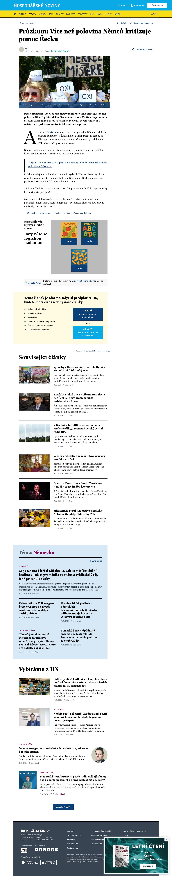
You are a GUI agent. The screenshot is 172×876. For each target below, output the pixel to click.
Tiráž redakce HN (74, 835)
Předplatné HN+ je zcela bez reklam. (97, 351)
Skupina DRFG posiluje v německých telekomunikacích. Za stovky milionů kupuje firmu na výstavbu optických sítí (79, 610)
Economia (71, 840)
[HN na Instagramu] (44, 849)
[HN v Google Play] (30, 862)
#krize (67, 213)
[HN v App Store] (48, 862)
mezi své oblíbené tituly (83, 281)
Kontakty (71, 831)
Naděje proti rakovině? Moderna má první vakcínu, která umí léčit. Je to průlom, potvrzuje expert (80, 717)
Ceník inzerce (72, 848)
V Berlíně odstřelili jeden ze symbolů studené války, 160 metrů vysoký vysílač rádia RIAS (78, 428)
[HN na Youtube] (56, 849)
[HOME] (15, 14)
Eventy (125, 835)
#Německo (32, 213)
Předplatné (157, 5)
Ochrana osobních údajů (101, 831)
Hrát (69, 241)
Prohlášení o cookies (99, 835)
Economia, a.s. (38, 835)
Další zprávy (63, 807)
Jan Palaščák (25, 744)
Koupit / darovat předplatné (134, 831)
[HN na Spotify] (52, 849)
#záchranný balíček (82, 213)
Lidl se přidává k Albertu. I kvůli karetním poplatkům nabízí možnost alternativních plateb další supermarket (80, 682)
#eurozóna (45, 213)
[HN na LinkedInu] (48, 849)
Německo (44, 553)
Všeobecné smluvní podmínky (103, 844)
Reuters (103, 105)
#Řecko (57, 213)
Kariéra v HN (72, 844)
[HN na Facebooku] (40, 849)
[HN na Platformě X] (36, 849)
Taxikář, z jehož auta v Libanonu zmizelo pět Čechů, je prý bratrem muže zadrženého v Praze (79, 398)
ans (26, 48)
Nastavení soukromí (99, 840)
